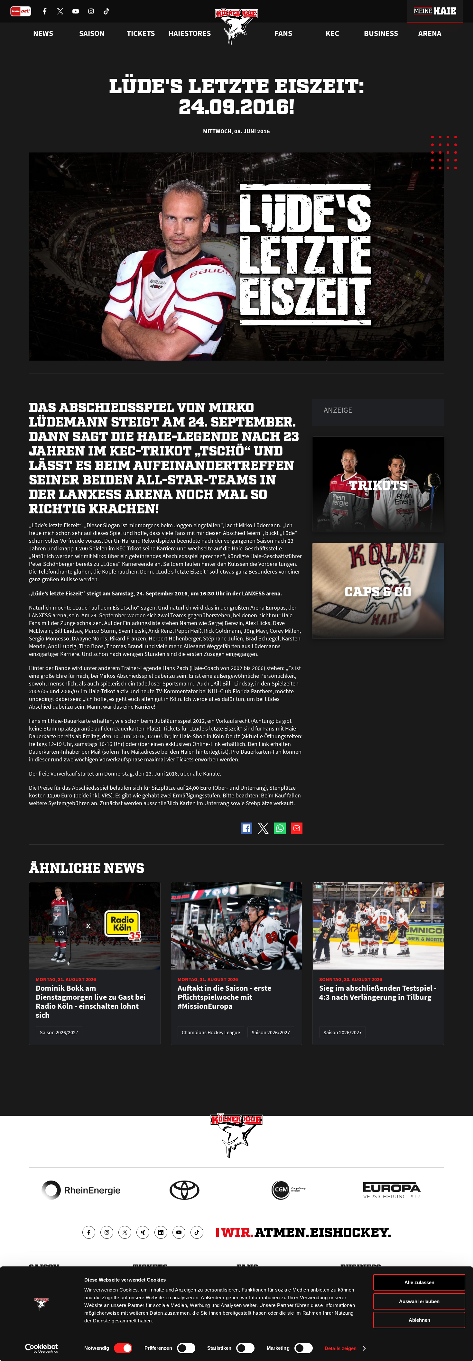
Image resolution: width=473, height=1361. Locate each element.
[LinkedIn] (160, 1232)
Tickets (141, 33)
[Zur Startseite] (236, 26)
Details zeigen (341, 1348)
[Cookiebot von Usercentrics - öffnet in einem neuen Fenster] (42, 1348)
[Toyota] (184, 1190)
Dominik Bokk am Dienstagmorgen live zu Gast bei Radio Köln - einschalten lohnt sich (91, 1002)
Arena (429, 33)
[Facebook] (88, 1232)
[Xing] (142, 1232)
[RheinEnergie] (81, 1190)
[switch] (186, 1348)
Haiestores (189, 33)
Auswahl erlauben (419, 1301)
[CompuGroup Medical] (288, 1190)
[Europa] (392, 1190)
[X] (124, 1232)
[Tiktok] (196, 1232)
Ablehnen (419, 1320)
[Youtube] (178, 1232)
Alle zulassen (419, 1282)
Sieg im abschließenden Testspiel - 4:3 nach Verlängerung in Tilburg (378, 993)
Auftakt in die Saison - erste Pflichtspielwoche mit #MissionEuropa (224, 997)
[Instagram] (106, 1232)
